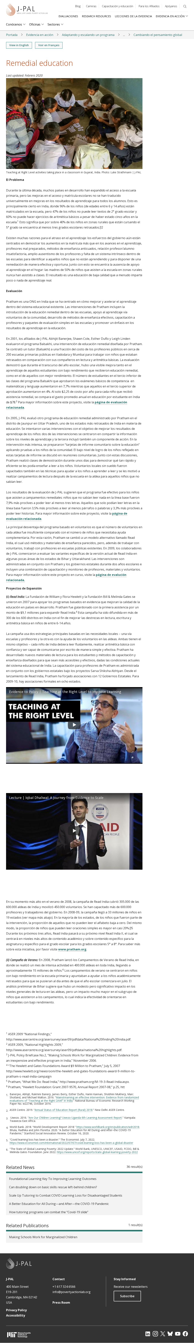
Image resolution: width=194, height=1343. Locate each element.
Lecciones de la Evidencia (133, 16)
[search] (185, 6)
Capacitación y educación (117, 6)
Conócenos (14, 24)
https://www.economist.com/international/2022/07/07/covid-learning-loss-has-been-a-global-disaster (71, 1143)
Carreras (91, 6)
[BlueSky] (170, 1333)
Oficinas (34, 24)
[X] (162, 1333)
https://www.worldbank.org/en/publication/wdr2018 (107, 1127)
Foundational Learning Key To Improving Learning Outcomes (52, 1179)
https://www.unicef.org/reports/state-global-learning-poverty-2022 (97, 1152)
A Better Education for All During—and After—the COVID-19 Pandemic (59, 1204)
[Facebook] (185, 1333)
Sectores (54, 24)
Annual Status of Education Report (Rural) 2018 (63, 1110)
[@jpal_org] (155, 1333)
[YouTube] (177, 1333)
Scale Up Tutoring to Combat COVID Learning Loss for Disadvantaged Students (65, 1195)
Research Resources (96, 16)
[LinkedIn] (147, 1333)
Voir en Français (48, 45)
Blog (78, 6)
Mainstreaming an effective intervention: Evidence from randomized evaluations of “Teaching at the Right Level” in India (74, 1099)
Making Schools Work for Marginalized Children (43, 1237)
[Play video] (74, 725)
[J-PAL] (27, 10)
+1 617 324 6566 (63, 1287)
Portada (11, 35)
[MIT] (19, 1334)
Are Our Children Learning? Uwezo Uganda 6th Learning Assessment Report (75, 1117)
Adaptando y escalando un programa (88, 35)
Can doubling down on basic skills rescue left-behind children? (53, 1187)
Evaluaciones (68, 16)
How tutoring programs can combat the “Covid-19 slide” (48, 1212)
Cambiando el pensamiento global (158, 35)
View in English (19, 45)
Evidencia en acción (39, 35)
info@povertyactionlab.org (71, 1292)
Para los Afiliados (149, 6)
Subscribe (127, 1296)
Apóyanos (171, 6)
